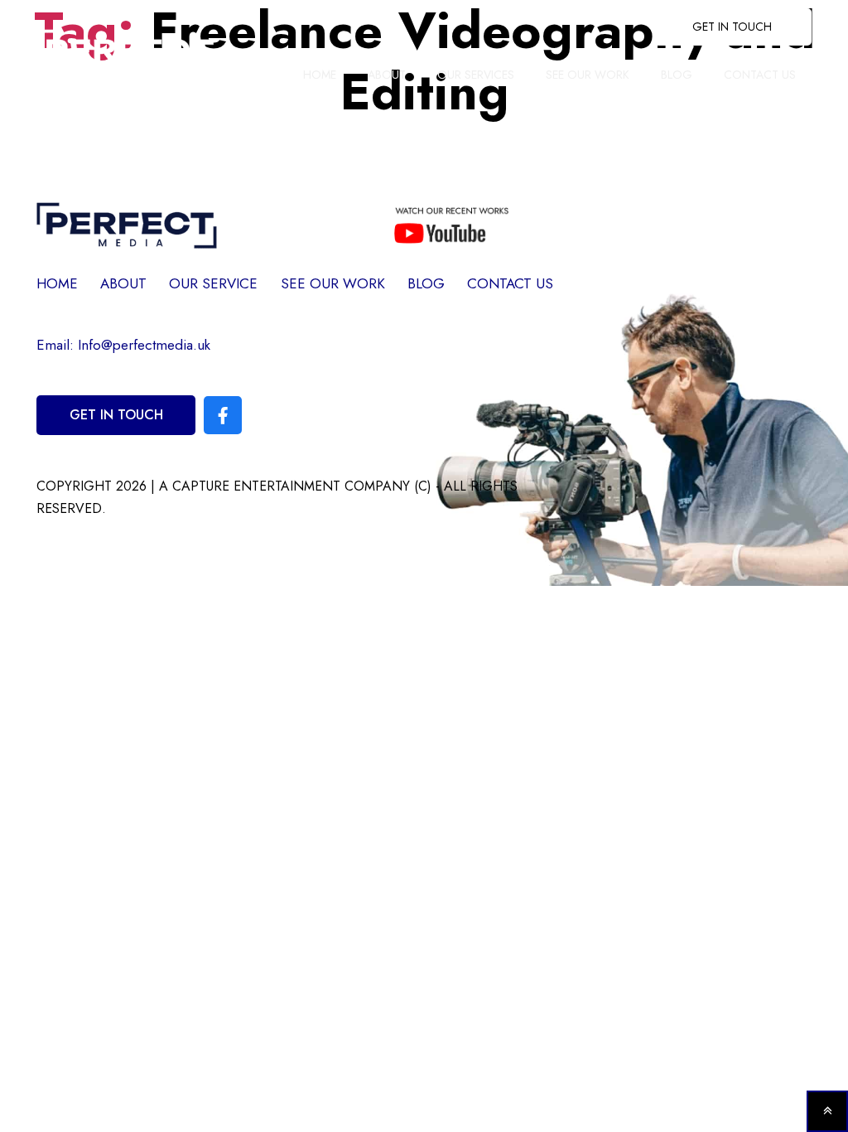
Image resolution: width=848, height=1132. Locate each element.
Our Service (213, 283)
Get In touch (732, 26)
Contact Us (760, 74)
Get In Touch (116, 414)
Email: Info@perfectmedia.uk (123, 345)
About (387, 74)
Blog (676, 74)
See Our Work (587, 74)
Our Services (475, 74)
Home (319, 74)
